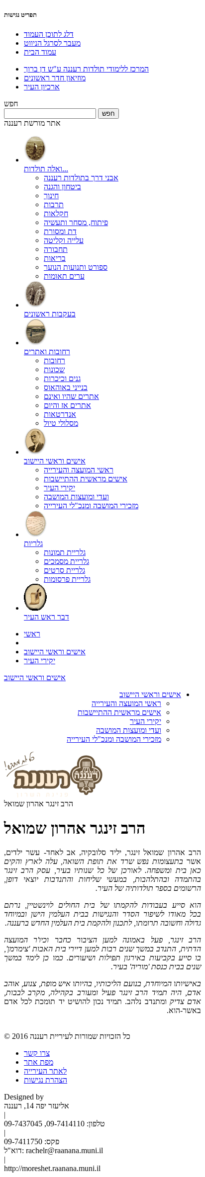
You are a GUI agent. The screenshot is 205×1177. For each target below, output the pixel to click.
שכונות (54, 369)
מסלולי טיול (61, 423)
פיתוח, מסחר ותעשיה (76, 222)
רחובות (54, 360)
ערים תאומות (64, 276)
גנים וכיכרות (62, 378)
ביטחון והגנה (62, 186)
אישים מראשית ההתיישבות (85, 478)
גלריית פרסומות (67, 579)
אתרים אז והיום (67, 405)
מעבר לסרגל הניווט (52, 43)
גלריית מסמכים (66, 561)
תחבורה (56, 249)
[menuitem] (112, 208)
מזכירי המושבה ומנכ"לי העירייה (91, 505)
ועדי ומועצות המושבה (76, 496)
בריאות (55, 258)
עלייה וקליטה (64, 240)
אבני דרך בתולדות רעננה (81, 177)
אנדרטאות (60, 414)
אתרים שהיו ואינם (71, 396)
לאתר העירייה (45, 1071)
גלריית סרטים (64, 570)
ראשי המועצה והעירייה (78, 470)
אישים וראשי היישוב (55, 651)
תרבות (54, 204)
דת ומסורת (60, 231)
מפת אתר (38, 1062)
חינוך (51, 195)
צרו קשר (37, 1053)
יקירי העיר (59, 487)
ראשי (32, 633)
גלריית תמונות (65, 552)
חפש (11, 103)
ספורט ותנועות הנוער (75, 267)
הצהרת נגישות (45, 1080)
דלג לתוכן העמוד (49, 34)
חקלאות (56, 213)
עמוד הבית (40, 52)
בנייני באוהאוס (66, 387)
